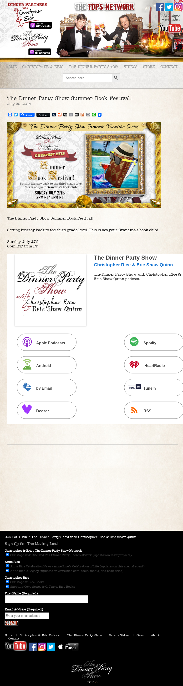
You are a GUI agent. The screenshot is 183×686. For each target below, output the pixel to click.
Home (11, 66)
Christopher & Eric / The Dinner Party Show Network (43, 550)
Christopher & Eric (42, 66)
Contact (13, 638)
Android (43, 366)
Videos (130, 66)
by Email (44, 388)
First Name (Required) (21, 593)
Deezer (42, 411)
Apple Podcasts (50, 343)
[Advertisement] (91, 494)
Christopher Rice (17, 577)
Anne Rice (12, 562)
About (155, 635)
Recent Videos (119, 635)
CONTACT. (13, 537)
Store (149, 66)
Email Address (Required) (24, 609)
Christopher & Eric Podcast (40, 635)
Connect (169, 66)
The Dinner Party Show (93, 66)
